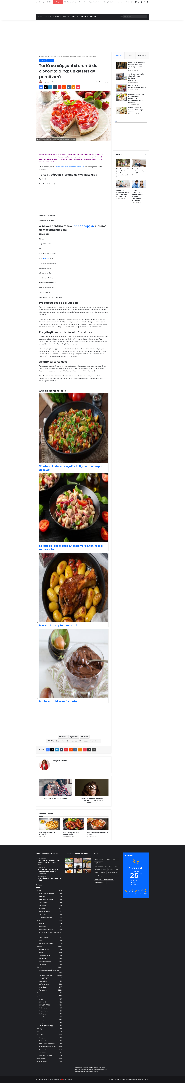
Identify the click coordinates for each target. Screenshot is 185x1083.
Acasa (41, 999)
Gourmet (53, 56)
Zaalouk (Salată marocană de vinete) (97, 833)
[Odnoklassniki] (73, 87)
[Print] (94, 749)
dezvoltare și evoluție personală (103, 866)
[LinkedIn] (50, 87)
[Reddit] (64, 87)
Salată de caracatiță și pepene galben (71, 833)
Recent (130, 55)
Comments (142, 55)
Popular (119, 55)
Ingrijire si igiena (44, 937)
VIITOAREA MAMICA (45, 917)
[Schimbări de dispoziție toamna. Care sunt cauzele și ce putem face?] (121, 65)
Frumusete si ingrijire (45, 975)
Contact (146, 1079)
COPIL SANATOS (44, 1005)
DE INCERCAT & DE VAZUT (47, 1047)
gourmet (74, 737)
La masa (50, 60)
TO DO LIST (42, 914)
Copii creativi (43, 1041)
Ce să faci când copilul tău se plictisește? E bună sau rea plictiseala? (136, 77)
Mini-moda (42, 1053)
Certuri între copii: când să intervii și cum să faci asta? (138, 171)
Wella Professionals (100, 882)
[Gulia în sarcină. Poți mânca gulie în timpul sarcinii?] (121, 110)
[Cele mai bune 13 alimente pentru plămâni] (121, 88)
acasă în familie (99, 859)
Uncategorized (41, 1058)
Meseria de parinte (45, 961)
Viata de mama (42, 1061)
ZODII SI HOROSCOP (45, 1056)
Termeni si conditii (120, 1079)
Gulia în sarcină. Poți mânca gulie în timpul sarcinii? (135, 110)
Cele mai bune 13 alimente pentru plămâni (137, 86)
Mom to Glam (43, 981)
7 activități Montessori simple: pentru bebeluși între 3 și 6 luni (123, 193)
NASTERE (42, 896)
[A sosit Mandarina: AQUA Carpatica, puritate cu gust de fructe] (69, 871)
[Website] (53, 764)
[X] (46, 87)
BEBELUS (56, 16)
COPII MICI (42, 1002)
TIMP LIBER (93, 16)
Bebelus (39, 920)
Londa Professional (113, 872)
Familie (47, 56)
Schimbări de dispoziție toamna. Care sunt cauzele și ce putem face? (136, 66)
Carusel (63, 737)
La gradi (41, 1017)
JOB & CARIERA (44, 978)
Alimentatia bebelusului (46, 929)
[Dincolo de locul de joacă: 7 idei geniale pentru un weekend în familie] (123, 163)
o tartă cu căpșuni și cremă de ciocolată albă (69, 167)
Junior (39, 996)
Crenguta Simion (47, 82)
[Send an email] (52, 82)
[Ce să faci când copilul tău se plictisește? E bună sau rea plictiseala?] (121, 76)
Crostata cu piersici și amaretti (47, 833)
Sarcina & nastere (44, 911)
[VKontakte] (69, 87)
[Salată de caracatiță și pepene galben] (73, 824)
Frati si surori (43, 1014)
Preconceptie (43, 902)
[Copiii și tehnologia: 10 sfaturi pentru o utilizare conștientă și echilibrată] (139, 184)
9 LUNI (47, 16)
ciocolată (46, 258)
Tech (38, 1032)
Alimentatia (42, 926)
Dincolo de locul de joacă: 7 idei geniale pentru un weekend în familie (123, 172)
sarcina (116, 876)
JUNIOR (65, 16)
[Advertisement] (92, 35)
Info (38, 993)
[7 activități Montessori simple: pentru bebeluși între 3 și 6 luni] (123, 184)
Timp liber (40, 1035)
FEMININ (83, 16)
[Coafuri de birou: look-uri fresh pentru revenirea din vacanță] (78, 860)
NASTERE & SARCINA (46, 899)
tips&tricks (98, 879)
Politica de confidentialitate (134, 1079)
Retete (41, 940)
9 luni (39, 890)
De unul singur (43, 1011)
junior (96, 872)
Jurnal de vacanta (44, 955)
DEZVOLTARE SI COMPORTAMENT (50, 932)
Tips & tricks (43, 990)
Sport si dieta (43, 987)
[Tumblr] (55, 87)
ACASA (39, 16)
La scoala (42, 1023)
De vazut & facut (44, 1050)
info (117, 869)
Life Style (40, 1029)
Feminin (39, 967)
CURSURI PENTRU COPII (47, 1044)
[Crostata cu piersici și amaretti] (49, 824)
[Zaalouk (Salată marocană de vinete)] (97, 824)
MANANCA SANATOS (46, 1026)
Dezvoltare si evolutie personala (49, 970)
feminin (117, 866)
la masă (85, 737)
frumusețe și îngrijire (100, 869)
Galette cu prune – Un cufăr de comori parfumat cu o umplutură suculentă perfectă (136, 99)
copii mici (115, 859)
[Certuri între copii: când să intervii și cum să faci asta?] (139, 163)
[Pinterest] (59, 87)
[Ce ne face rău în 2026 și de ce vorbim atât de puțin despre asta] (69, 860)
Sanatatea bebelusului (46, 943)
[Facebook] (41, 87)
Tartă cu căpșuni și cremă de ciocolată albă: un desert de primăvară (74, 741)
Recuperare (42, 905)
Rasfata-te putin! (44, 984)
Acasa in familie (44, 949)
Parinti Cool (42, 964)
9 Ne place (42, 1038)
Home (42, 56)
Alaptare (41, 923)
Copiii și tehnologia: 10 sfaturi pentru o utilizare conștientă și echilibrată (137, 195)
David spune (43, 1008)
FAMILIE (74, 16)
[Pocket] (78, 87)
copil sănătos (98, 862)
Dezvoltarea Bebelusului (46, 893)
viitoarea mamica (108, 879)
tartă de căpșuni (83, 226)
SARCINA (42, 908)
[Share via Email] (89, 749)
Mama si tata (43, 958)
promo (109, 876)
